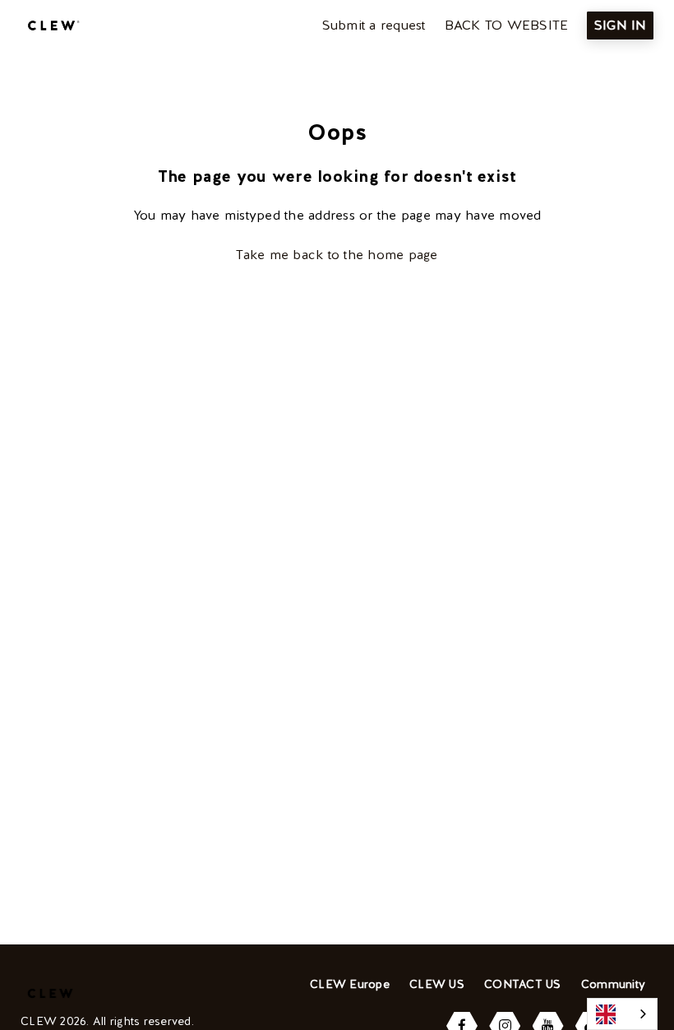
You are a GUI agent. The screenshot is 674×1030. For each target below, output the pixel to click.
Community (613, 984)
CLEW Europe (350, 984)
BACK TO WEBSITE (507, 25)
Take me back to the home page (336, 254)
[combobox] (622, 1014)
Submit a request (374, 25)
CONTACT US (522, 984)
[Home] (51, 25)
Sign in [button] (620, 25)
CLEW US (436, 984)
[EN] (622, 1014)
